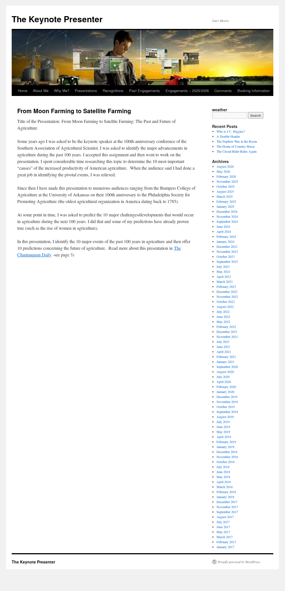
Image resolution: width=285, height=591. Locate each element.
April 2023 (224, 276)
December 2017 (227, 501)
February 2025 (226, 201)
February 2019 (226, 441)
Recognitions (113, 90)
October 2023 (226, 256)
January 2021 (225, 361)
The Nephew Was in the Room (237, 141)
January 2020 (225, 391)
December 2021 (227, 331)
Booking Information (253, 90)
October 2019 (226, 406)
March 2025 (225, 196)
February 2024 (226, 236)
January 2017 (225, 547)
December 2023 (227, 246)
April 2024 (224, 231)
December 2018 (227, 451)
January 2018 (225, 496)
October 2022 (226, 301)
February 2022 (226, 326)
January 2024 (225, 241)
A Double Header (228, 136)
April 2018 (224, 481)
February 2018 (226, 491)
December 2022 (227, 291)
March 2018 (225, 486)
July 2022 (223, 311)
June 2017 (223, 527)
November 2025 (227, 181)
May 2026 (223, 171)
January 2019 (225, 446)
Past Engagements (144, 90)
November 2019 (227, 401)
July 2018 (223, 466)
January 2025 (225, 206)
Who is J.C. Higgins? (231, 131)
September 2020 (227, 366)
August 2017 (225, 517)
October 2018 (226, 461)
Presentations (86, 90)
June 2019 (223, 426)
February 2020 (226, 386)
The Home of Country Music (236, 146)
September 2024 (227, 221)
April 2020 (224, 381)
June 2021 (223, 346)
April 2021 (224, 351)
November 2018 (227, 456)
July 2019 (223, 421)
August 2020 (225, 371)
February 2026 (226, 176)
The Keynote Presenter (57, 19)
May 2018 (223, 476)
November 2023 (227, 251)
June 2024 (223, 226)
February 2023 (226, 286)
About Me (40, 90)
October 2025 (226, 186)
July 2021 (223, 341)
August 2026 (225, 166)
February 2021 (226, 356)
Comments (223, 90)
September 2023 (227, 261)
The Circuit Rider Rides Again (237, 151)
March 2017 (225, 537)
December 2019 (227, 396)
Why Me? (61, 90)
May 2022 (223, 321)
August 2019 (225, 416)
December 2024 (227, 211)
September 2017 (227, 512)
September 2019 (227, 411)
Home (22, 90)
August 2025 (225, 191)
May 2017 (223, 532)
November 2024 (227, 216)
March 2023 (225, 281)
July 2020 (223, 376)
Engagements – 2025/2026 (187, 90)
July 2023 (223, 266)
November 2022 (227, 296)
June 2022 (223, 316)
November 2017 (227, 507)
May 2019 (223, 431)
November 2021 (227, 336)
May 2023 (223, 271)
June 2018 (223, 471)
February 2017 (226, 542)
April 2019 (224, 436)
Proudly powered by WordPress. (239, 562)
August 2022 (225, 306)
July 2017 (223, 522)
